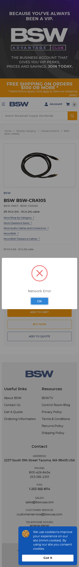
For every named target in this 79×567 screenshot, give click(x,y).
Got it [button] (47, 558)
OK (39, 301)
